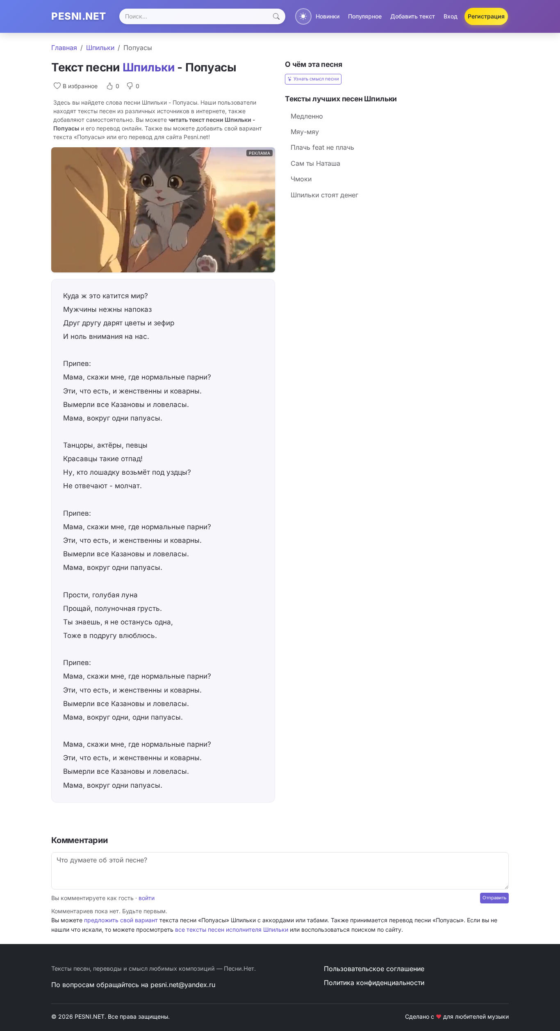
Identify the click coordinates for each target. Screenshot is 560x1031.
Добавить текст (412, 16)
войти (147, 897)
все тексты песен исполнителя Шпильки (231, 929)
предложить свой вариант (121, 920)
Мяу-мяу (305, 132)
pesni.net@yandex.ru (182, 985)
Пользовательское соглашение (374, 969)
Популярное (365, 16)
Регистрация (486, 16)
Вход (451, 16)
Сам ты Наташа (315, 163)
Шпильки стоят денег (324, 195)
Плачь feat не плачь (322, 147)
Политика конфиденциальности (374, 982)
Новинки (327, 16)
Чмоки (301, 179)
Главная (64, 47)
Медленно (307, 116)
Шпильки (100, 47)
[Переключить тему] (303, 16)
